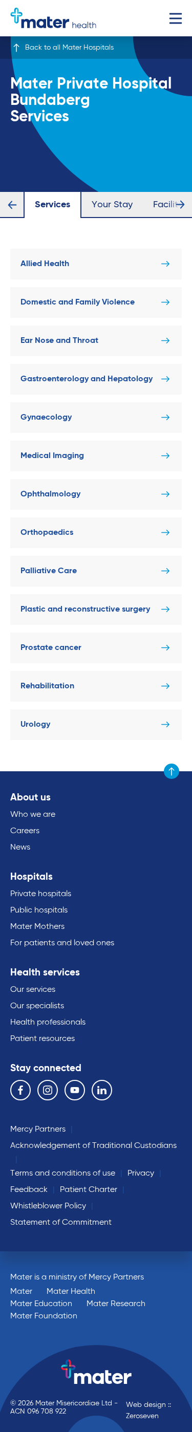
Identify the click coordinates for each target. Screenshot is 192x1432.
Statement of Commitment (61, 1223)
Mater (21, 1292)
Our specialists (37, 1006)
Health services (45, 973)
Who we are (32, 815)
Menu (175, 18)
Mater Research (116, 1304)
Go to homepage (53, 18)
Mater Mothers (37, 927)
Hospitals (31, 877)
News (20, 847)
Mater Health (71, 1292)
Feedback (29, 1190)
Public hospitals (39, 910)
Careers (24, 831)
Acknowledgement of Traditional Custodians (93, 1146)
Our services (32, 990)
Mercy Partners (38, 1129)
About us (30, 797)
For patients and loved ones (62, 943)
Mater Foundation (43, 1316)
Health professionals (48, 1022)
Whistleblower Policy (48, 1206)
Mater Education (41, 1304)
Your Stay (112, 204)
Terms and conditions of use (62, 1173)
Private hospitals (40, 894)
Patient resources (42, 1039)
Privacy (140, 1173)
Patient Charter (88, 1190)
